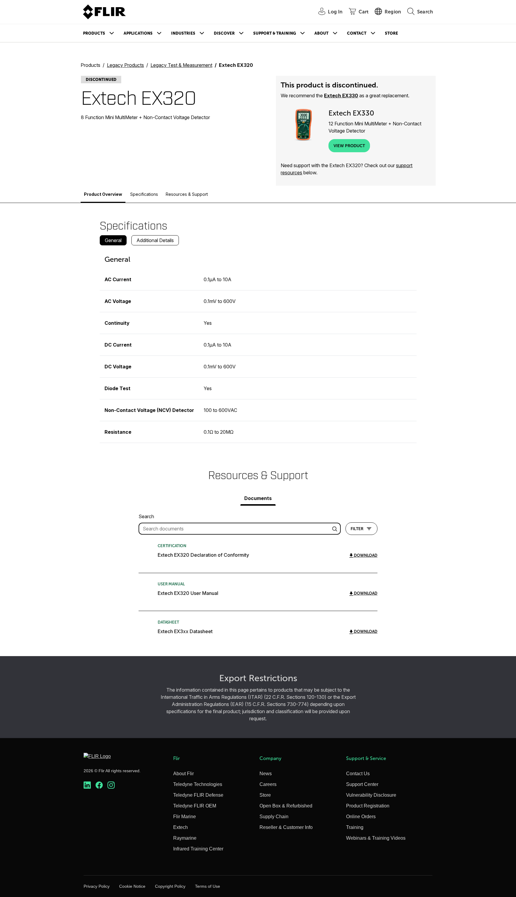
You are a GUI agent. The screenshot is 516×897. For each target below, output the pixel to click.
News (265, 773)
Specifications (144, 194)
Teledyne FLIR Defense (198, 795)
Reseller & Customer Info (286, 827)
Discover (224, 33)
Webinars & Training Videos (376, 838)
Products (94, 33)
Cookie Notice (132, 886)
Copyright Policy (170, 886)
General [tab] (113, 240)
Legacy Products (125, 65)
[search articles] (336, 529)
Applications (138, 33)
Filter (357, 528)
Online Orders (361, 816)
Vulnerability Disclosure (371, 795)
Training (354, 827)
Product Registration (367, 805)
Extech (180, 827)
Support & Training (274, 33)
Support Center (362, 784)
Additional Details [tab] (155, 240)
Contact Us (358, 773)
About (321, 33)
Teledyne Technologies (197, 784)
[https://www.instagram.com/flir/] (111, 785)
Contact (356, 33)
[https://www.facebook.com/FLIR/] (99, 785)
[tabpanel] (258, 346)
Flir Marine (184, 816)
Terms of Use (207, 886)
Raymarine (184, 838)
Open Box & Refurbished (285, 805)
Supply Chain (273, 816)
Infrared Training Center (198, 848)
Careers (268, 784)
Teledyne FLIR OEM (194, 805)
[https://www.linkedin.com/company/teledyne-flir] (87, 785)
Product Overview (103, 194)
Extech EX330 (341, 96)
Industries (183, 33)
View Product (349, 145)
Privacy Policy (97, 886)
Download (365, 555)
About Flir (183, 773)
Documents (258, 498)
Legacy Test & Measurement (181, 65)
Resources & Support (187, 194)
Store (391, 33)
